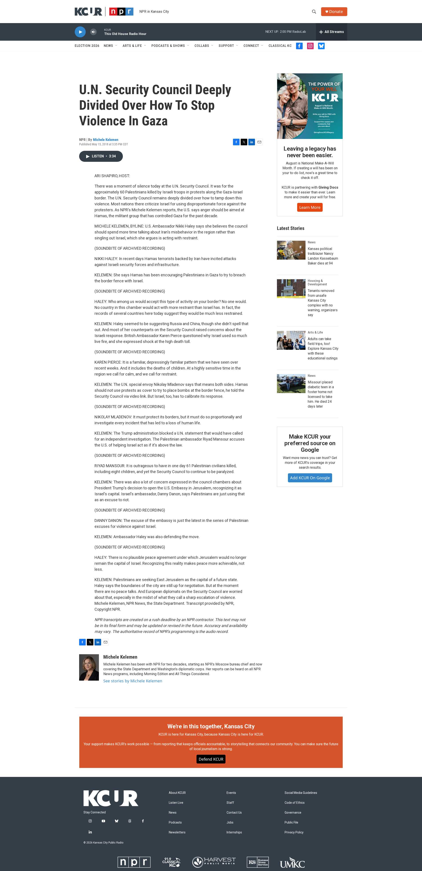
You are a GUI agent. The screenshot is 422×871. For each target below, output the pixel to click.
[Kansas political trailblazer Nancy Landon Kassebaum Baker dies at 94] (291, 250)
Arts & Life (132, 45)
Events (231, 792)
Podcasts (175, 822)
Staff (230, 802)
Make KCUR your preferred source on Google (309, 443)
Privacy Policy (294, 832)
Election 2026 (87, 45)
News (108, 45)
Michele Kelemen (105, 139)
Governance (293, 812)
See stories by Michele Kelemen (132, 680)
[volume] (93, 32)
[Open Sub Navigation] (116, 45)
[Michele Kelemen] (89, 667)
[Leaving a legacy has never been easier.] (310, 106)
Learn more (309, 207)
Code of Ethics (295, 802)
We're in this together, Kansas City (211, 726)
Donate (336, 11)
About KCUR (177, 792)
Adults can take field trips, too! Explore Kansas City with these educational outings (323, 348)
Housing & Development (317, 282)
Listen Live (176, 802)
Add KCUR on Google (310, 477)
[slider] (100, 31)
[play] (80, 32)
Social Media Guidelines (301, 792)
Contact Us (234, 812)
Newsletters (177, 832)
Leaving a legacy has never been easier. (310, 152)
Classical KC (280, 45)
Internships (234, 832)
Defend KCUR (211, 759)
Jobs (230, 822)
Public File (291, 822)
